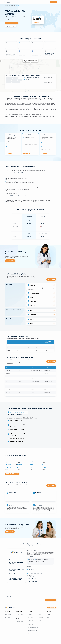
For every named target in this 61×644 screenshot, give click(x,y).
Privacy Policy (41, 618)
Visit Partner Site (10, 260)
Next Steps (32, 305)
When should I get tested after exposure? (16, 421)
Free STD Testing (7, 617)
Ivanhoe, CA (44, 464)
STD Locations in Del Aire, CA (25, 1)
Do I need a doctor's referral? (16, 441)
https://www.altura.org (41, 569)
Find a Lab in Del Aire (10, 26)
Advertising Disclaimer (45, 1)
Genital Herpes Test (31, 618)
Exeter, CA (19, 468)
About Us (40, 613)
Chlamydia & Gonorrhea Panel (32, 615)
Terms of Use (41, 617)
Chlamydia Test (30, 617)
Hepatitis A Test (30, 621)
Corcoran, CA (8, 464)
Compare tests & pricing (11, 23)
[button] (30, 63)
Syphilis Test (30, 633)
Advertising (40, 620)
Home (20, 1)
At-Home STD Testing (8, 615)
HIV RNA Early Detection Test (32, 628)
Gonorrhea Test (30, 620)
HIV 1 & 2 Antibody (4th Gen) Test (33, 627)
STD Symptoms (18, 619)
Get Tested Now (53, 1)
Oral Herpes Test (30, 631)
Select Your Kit (33, 285)
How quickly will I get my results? (17, 438)
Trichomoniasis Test (31, 634)
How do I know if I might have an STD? (18, 412)
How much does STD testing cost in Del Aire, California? (18, 430)
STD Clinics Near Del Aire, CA (35, 1)
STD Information (7, 613)
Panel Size (32, 319)
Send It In (32, 297)
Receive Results (33, 301)
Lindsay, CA (32, 461)
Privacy (31, 310)
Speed (31, 323)
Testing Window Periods (19, 621)
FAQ (39, 615)
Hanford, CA (32, 468)
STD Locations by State (19, 615)
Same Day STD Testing (19, 614)
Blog (39, 621)
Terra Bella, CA (8, 468)
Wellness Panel (30, 636)
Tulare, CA (7, 461)
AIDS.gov (48, 614)
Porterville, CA (20, 464)
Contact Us (40, 614)
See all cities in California (12, 473)
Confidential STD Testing (19, 613)
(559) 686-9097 (28, 79)
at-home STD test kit (15, 276)
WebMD (48, 617)
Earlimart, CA (32, 464)
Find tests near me (51, 607)
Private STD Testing (8, 614)
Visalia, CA (44, 461)
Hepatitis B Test (30, 623)
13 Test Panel (30, 614)
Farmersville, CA (20, 461)
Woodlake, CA (45, 468)
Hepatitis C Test (30, 624)
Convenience (33, 314)
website (40, 554)
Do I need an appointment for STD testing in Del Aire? (17, 434)
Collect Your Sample (34, 293)
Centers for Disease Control (51, 613)
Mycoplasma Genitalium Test (32, 630)
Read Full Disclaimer (50, 599)
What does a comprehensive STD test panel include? (18, 425)
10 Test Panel (30, 613)
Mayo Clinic (48, 615)
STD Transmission (18, 623)
